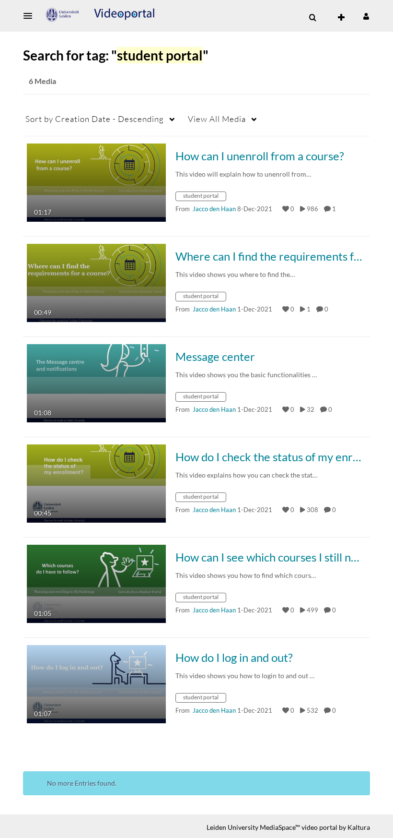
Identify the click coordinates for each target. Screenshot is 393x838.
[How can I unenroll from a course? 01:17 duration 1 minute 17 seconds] (96, 182)
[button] (30, 16)
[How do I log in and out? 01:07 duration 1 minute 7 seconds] (96, 683)
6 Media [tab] (42, 80)
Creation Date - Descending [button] (94, 119)
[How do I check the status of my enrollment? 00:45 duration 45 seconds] (96, 483)
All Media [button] (217, 119)
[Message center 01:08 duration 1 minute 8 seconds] (96, 382)
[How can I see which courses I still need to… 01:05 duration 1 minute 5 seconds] (96, 583)
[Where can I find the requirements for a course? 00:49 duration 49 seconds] (96, 282)
